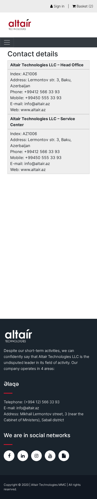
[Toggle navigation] (7, 42)
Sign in (58, 6)
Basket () (84, 6)
